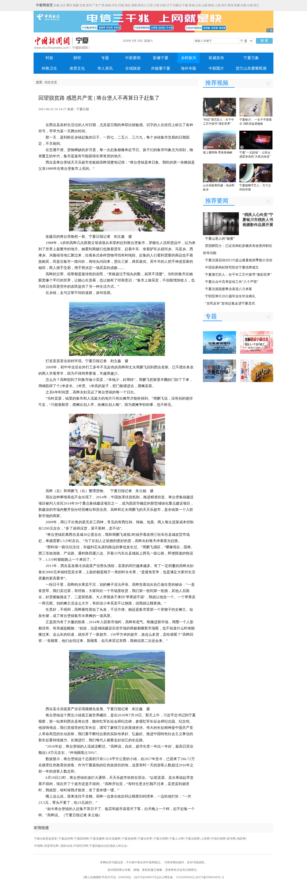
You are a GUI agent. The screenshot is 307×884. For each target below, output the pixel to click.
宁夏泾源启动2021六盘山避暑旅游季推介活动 (238, 260)
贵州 (89, 5)
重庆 (69, 5)
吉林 (163, 5)
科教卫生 (49, 68)
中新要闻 (133, 58)
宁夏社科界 (145, 838)
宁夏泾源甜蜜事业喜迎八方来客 (228, 289)
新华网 (231, 838)
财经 (77, 58)
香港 (230, 5)
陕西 (211, 5)
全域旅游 (133, 68)
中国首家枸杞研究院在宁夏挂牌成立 (232, 267)
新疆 (237, 5)
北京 (63, 5)
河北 (115, 5)
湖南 (134, 5)
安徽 (56, 5)
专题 (105, 58)
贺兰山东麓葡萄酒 (251, 68)
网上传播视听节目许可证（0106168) (107, 877)
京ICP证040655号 (146, 877)
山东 (198, 5)
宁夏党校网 (129, 838)
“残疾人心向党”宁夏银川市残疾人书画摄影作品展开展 (257, 220)
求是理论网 (51, 845)
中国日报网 (218, 838)
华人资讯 (105, 68)
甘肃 (82, 5)
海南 (108, 5)
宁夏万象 (251, 58)
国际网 (241, 838)
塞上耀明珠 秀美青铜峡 (217, 152)
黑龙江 (142, 5)
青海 (192, 5)
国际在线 (66, 845)
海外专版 (188, 68)
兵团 (243, 5)
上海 (217, 5)
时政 (49, 58)
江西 (156, 5)
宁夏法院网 (192, 838)
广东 (95, 5)
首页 (39, 82)
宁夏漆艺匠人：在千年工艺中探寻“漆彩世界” (238, 274)
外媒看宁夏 (160, 68)
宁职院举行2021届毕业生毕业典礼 (230, 296)
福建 (76, 5)
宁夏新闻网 (81, 838)
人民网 (205, 838)
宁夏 (185, 5)
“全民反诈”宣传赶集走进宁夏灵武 (230, 303)
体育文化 (77, 68)
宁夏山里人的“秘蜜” (220, 238)
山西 (204, 5)
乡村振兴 (188, 58)
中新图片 (216, 68)
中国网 (38, 845)
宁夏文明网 (161, 838)
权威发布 (216, 58)
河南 (121, 5)
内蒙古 (177, 5)
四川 (224, 5)
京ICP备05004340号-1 (209, 877)
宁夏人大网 (176, 838)
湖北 (127, 5)
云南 (250, 5)
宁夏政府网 (66, 838)
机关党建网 (113, 838)
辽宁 (169, 5)
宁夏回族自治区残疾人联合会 (108, 845)
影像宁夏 (160, 58)
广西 (102, 5)
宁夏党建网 (97, 838)
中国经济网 (81, 845)
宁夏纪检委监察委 (45, 838)
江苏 (150, 5)
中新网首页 (44, 5)
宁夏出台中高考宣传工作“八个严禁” (231, 282)
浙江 (256, 5)
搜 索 (264, 41)
